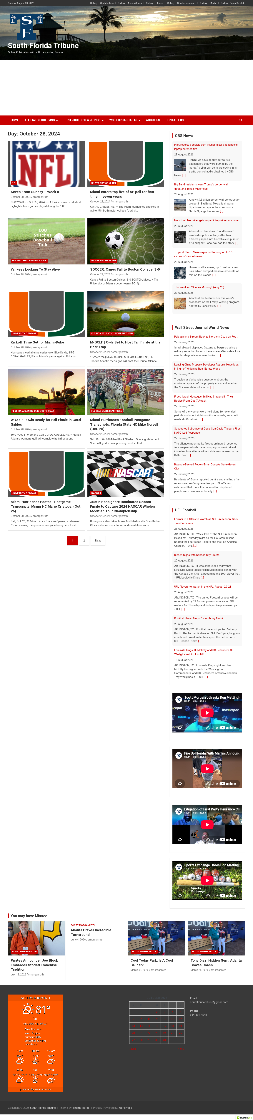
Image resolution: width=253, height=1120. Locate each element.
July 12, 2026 (18, 974)
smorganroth (40, 196)
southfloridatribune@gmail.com (209, 1002)
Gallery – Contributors (102, 3)
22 (148, 1033)
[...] (184, 175)
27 (133, 1040)
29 (148, 1040)
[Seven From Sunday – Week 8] (46, 164)
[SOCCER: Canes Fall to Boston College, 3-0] (125, 241)
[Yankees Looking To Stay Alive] (46, 241)
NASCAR (96, 493)
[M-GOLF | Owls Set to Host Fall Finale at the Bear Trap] (125, 314)
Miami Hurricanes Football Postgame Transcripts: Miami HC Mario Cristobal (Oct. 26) (46, 506)
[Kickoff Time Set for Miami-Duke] (46, 314)
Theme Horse (81, 1107)
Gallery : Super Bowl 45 (233, 3)
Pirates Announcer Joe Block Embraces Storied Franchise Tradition (34, 965)
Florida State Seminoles (106, 411)
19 (180, 1026)
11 (172, 1019)
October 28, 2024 (21, 196)
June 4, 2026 (78, 939)
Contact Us (175, 120)
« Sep (132, 1049)
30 (156, 1040)
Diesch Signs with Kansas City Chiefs (196, 555)
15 (148, 1026)
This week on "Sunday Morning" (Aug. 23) (199, 287)
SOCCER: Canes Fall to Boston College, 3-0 (125, 269)
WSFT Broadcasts (123, 120)
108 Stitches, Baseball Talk (29, 260)
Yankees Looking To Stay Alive (35, 269)
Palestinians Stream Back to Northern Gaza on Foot (205, 336)
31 (164, 1040)
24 (164, 1033)
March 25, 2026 (200, 969)
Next (98, 540)
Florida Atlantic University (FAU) (112, 333)
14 (141, 1026)
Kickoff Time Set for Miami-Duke (37, 342)
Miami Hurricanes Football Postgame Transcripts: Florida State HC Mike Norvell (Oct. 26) (124, 424)
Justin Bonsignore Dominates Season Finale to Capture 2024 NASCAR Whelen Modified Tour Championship (122, 506)
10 (164, 1019)
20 (133, 1033)
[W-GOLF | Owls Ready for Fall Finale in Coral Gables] (46, 392)
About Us (153, 120)
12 (180, 1019)
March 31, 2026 (140, 969)
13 (133, 1026)
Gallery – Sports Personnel (181, 3)
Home (15, 120)
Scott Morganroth (24, 951)
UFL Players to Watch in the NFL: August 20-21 (202, 586)
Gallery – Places (154, 3)
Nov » (181, 1049)
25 (172, 1033)
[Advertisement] (126, 88)
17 (164, 1026)
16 (156, 1026)
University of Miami (103, 183)
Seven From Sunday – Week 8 (35, 192)
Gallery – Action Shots (130, 3)
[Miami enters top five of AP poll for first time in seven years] (125, 164)
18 (172, 1026)
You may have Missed (29, 916)
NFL (14, 183)
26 (180, 1033)
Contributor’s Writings (82, 120)
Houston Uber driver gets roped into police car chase (206, 220)
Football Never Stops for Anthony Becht (198, 618)
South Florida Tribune (43, 45)
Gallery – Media (208, 3)
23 (156, 1033)
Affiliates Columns (39, 120)
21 (141, 1033)
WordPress (125, 1107)
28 (141, 1040)
